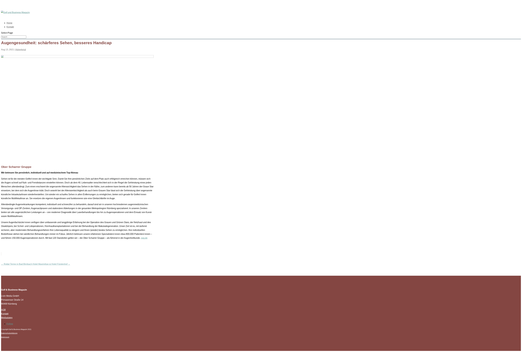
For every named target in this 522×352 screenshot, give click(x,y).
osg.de (144, 238)
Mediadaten (7, 318)
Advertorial (20, 49)
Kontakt (10, 27)
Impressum (5, 337)
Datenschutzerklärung (9, 333)
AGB (3, 310)
